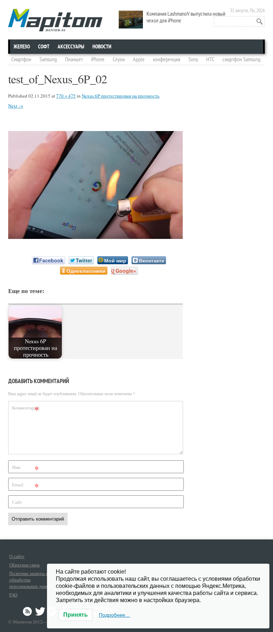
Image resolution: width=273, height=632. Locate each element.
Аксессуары (71, 46)
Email (25, 486)
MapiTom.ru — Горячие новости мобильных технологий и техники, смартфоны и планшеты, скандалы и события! (55, 20)
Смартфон (21, 59)
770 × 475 (66, 96)
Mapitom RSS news (28, 611)
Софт (43, 46)
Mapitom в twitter (40, 611)
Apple (139, 59)
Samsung (48, 59)
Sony (193, 59)
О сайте (17, 556)
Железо (22, 46)
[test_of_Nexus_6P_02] (95, 237)
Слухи (119, 59)
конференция (166, 59)
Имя (25, 468)
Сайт (17, 502)
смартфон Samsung (242, 59)
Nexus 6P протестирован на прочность (120, 96)
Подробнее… (114, 615)
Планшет (74, 59)
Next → (15, 106)
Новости (101, 46)
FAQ (13, 594)
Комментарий (25, 409)
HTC (210, 59)
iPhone (98, 59)
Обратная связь (24, 565)
